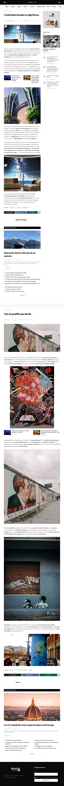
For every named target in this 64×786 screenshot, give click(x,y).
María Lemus (7, 728)
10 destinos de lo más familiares (13, 740)
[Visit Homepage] (32, 2)
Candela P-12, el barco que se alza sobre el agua (17, 277)
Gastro (13, 6)
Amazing (7, 247)
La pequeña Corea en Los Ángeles (43, 746)
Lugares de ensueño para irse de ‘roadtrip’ (16, 746)
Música (32, 6)
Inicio (5, 11)
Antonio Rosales (9, 259)
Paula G (7, 319)
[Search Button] (59, 2)
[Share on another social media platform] (39, 212)
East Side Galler (35, 442)
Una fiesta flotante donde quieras (14, 275)
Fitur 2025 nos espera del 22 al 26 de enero (45, 748)
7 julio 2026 (16, 259)
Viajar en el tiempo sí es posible (13, 750)
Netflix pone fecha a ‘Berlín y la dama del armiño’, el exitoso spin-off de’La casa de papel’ (53, 84)
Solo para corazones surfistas (13, 289)
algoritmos (12, 207)
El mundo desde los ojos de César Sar (44, 740)
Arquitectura (40, 6)
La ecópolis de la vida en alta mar (13, 287)
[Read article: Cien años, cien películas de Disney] (51, 41)
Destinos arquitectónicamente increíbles (16, 273)
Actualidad (9, 11)
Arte (48, 6)
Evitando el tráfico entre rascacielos (14, 291)
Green (19, 6)
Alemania (12, 670)
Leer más (8, 268)
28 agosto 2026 (15, 82)
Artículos (8, 719)
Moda (6, 6)
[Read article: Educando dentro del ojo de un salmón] (22, 240)
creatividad (25, 207)
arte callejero (19, 670)
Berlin (25, 670)
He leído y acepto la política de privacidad (47, 777)
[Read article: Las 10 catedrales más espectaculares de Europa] (32, 707)
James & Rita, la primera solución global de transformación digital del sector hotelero (52, 59)
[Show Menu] (4, 2)
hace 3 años (19, 20)
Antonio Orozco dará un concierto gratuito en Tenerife (16, 78)
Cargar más (22, 295)
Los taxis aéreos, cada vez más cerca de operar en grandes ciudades (22, 279)
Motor (54, 6)
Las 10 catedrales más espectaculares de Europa (29, 725)
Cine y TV (25, 6)
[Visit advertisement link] (51, 19)
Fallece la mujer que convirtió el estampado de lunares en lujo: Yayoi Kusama (35, 79)
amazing (19, 207)
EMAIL (35, 771)
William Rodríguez (10, 20)
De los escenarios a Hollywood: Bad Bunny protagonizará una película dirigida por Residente (53, 69)
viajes (30, 670)
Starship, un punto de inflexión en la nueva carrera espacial (20, 281)
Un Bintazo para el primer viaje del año (15, 748)
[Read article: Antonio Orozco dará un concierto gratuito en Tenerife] (7, 77)
